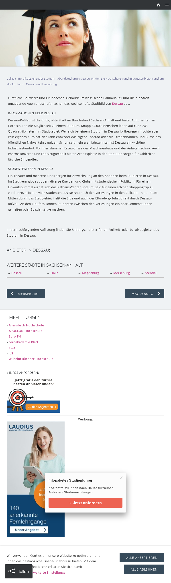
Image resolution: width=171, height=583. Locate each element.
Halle (54, 273)
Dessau (117, 103)
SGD (12, 348)
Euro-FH (15, 336)
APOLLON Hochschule (25, 331)
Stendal (151, 273)
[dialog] (85, 495)
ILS (11, 353)
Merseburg (121, 273)
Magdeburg (90, 273)
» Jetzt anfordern (85, 503)
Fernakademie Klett (23, 342)
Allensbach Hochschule (26, 325)
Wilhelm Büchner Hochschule (31, 359)
